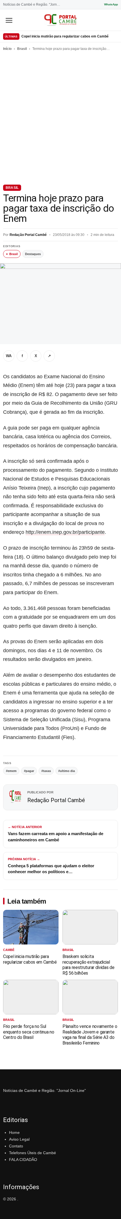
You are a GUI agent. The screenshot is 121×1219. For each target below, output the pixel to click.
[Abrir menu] (9, 20)
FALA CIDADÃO (23, 1159)
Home (14, 1132)
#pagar (29, 771)
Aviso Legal (19, 1139)
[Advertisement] (60, 116)
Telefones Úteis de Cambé (32, 1153)
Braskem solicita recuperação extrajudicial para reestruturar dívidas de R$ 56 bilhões (88, 965)
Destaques (33, 254)
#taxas (46, 771)
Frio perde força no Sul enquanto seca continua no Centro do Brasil (28, 1032)
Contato (16, 1146)
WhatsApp (111, 4)
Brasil (22, 49)
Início (7, 49)
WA (9, 356)
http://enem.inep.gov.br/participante (65, 532)
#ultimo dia (66, 771)
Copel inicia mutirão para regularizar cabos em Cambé (65, 36)
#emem (11, 771)
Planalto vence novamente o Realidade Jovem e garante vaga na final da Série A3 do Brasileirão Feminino (89, 1035)
